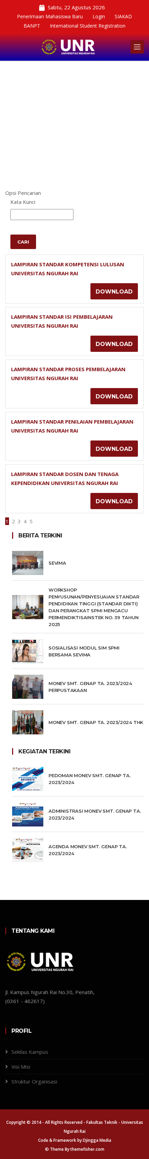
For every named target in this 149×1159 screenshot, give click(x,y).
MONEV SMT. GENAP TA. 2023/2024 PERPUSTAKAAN (90, 687)
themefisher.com (87, 1149)
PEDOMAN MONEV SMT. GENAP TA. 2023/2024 (89, 779)
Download (114, 291)
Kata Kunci (22, 201)
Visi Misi (20, 1066)
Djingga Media (97, 1140)
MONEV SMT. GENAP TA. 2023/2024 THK (96, 722)
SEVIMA (57, 563)
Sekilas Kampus (29, 1051)
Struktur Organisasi (34, 1081)
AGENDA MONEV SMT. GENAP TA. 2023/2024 (88, 850)
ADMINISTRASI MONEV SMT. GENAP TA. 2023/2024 (95, 814)
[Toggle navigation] (137, 46)
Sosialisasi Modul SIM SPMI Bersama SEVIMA (84, 651)
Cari (23, 242)
